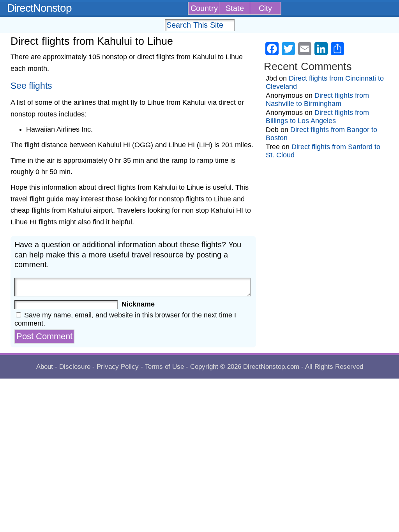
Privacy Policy (118, 366)
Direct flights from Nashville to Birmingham (317, 99)
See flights (31, 86)
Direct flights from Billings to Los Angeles (317, 117)
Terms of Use (164, 366)
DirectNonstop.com (271, 366)
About (44, 366)
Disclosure (74, 366)
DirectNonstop (39, 8)
